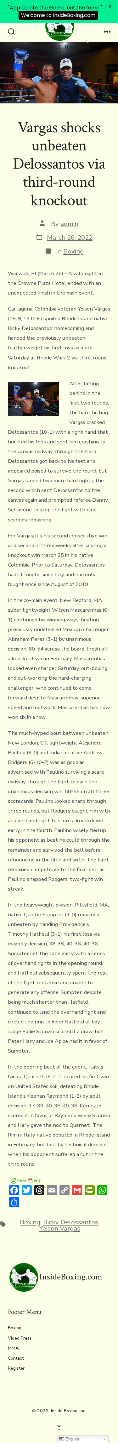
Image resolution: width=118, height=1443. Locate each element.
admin (69, 223)
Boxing (73, 251)
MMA (13, 1348)
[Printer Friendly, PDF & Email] (25, 1181)
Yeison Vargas (59, 1228)
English (71, 1439)
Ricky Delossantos (70, 1222)
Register (16, 1368)
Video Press (20, 1338)
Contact (16, 1358)
